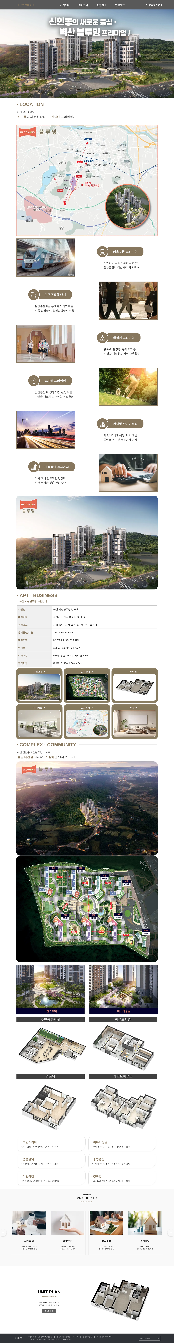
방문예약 (120, 5)
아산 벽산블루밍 (25, 4)
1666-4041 (155, 4)
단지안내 (83, 5)
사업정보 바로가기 (146, 1338)
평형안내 (101, 5)
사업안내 (65, 5)
